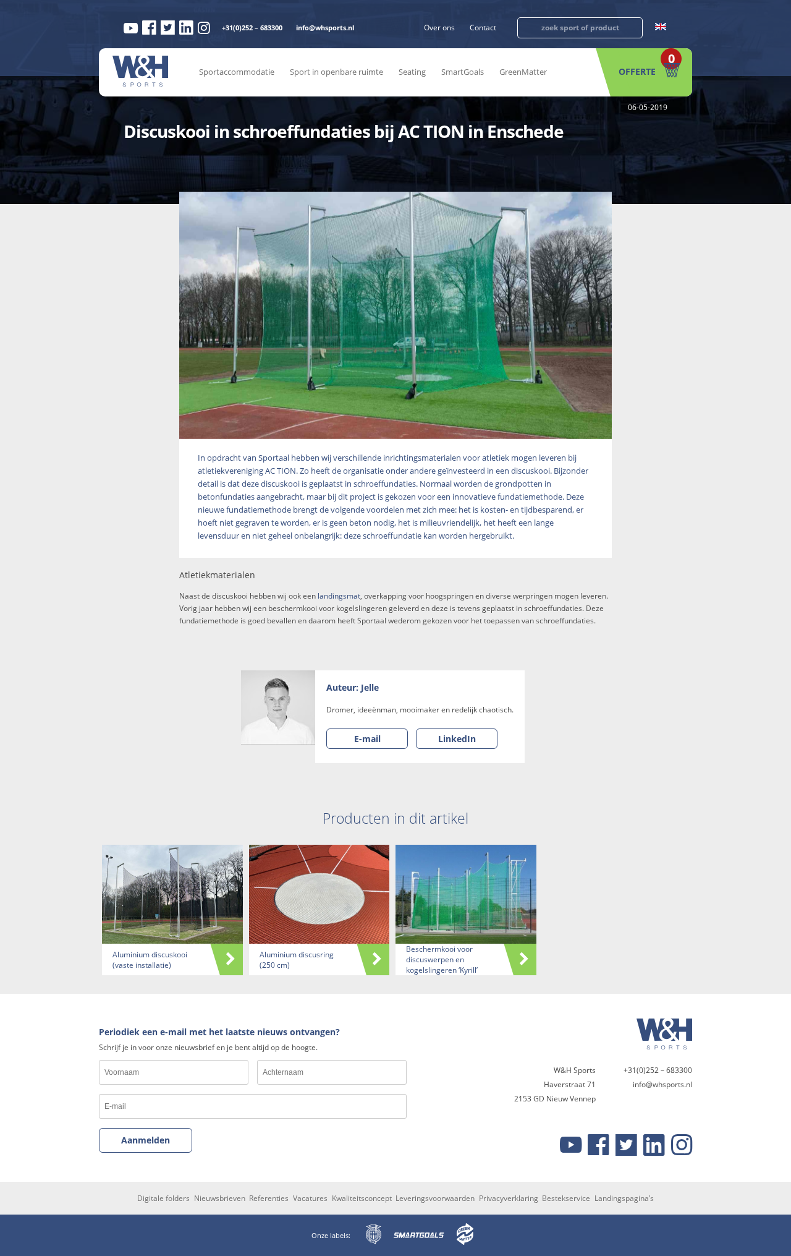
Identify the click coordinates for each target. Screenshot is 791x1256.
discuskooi (530, 470)
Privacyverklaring (508, 1198)
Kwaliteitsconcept (362, 1198)
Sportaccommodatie (236, 71)
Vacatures (310, 1198)
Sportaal (273, 457)
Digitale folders (163, 1198)
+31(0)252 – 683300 (252, 27)
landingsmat (339, 596)
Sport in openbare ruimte (336, 71)
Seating (412, 71)
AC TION (280, 470)
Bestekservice (566, 1198)
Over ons (439, 27)
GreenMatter (523, 71)
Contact (483, 27)
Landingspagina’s (624, 1198)
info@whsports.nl (325, 27)
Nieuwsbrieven (219, 1198)
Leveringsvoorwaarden (435, 1198)
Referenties (269, 1198)
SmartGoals (462, 71)
